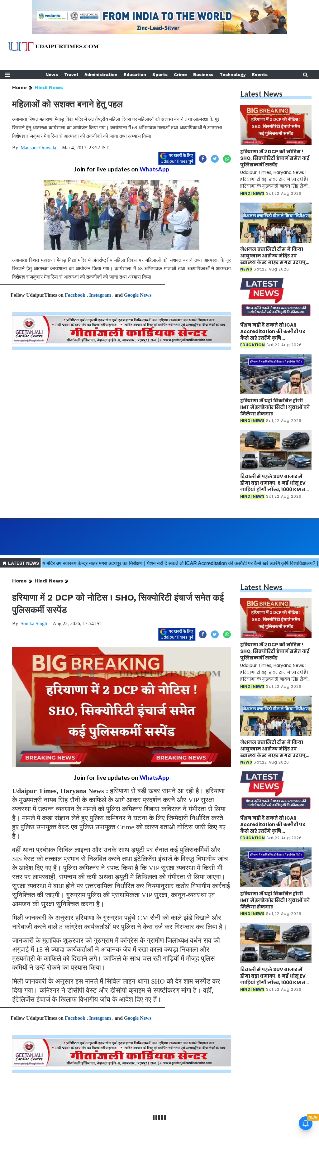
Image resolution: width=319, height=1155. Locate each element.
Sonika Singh (34, 623)
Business (203, 74)
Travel (71, 74)
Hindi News (49, 87)
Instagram (100, 295)
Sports (160, 74)
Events (260, 74)
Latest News (261, 93)
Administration (100, 74)
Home (19, 87)
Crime (180, 74)
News (51, 74)
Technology (233, 74)
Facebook (75, 295)
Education (135, 74)
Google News (137, 295)
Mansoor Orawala (38, 147)
